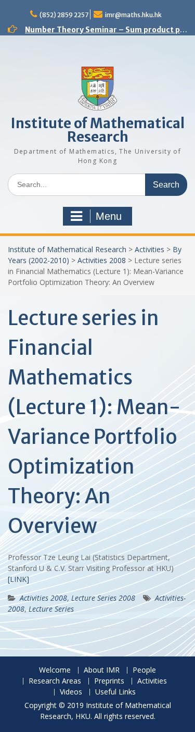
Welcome (55, 670)
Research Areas (55, 681)
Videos (71, 692)
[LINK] (18, 579)
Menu (109, 216)
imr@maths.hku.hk (133, 15)
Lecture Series (51, 609)
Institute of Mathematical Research (98, 130)
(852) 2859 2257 (64, 15)
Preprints (109, 681)
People (144, 670)
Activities (149, 249)
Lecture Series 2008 (103, 598)
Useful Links (115, 692)
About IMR (102, 670)
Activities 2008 (101, 260)
